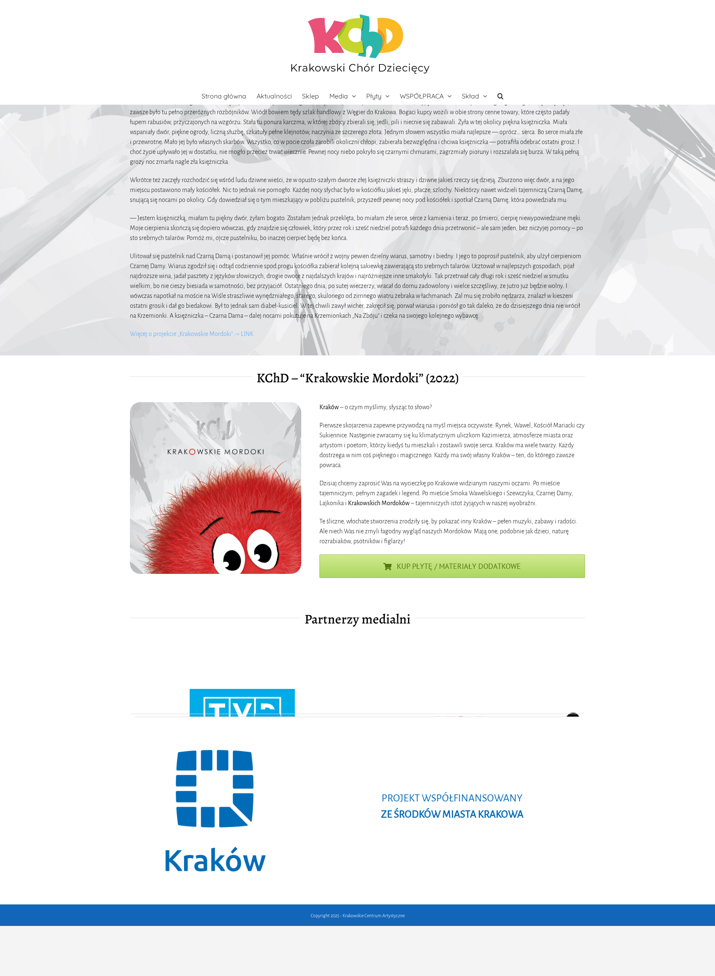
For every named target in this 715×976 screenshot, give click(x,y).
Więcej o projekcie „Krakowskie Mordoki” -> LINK (191, 334)
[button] (500, 96)
